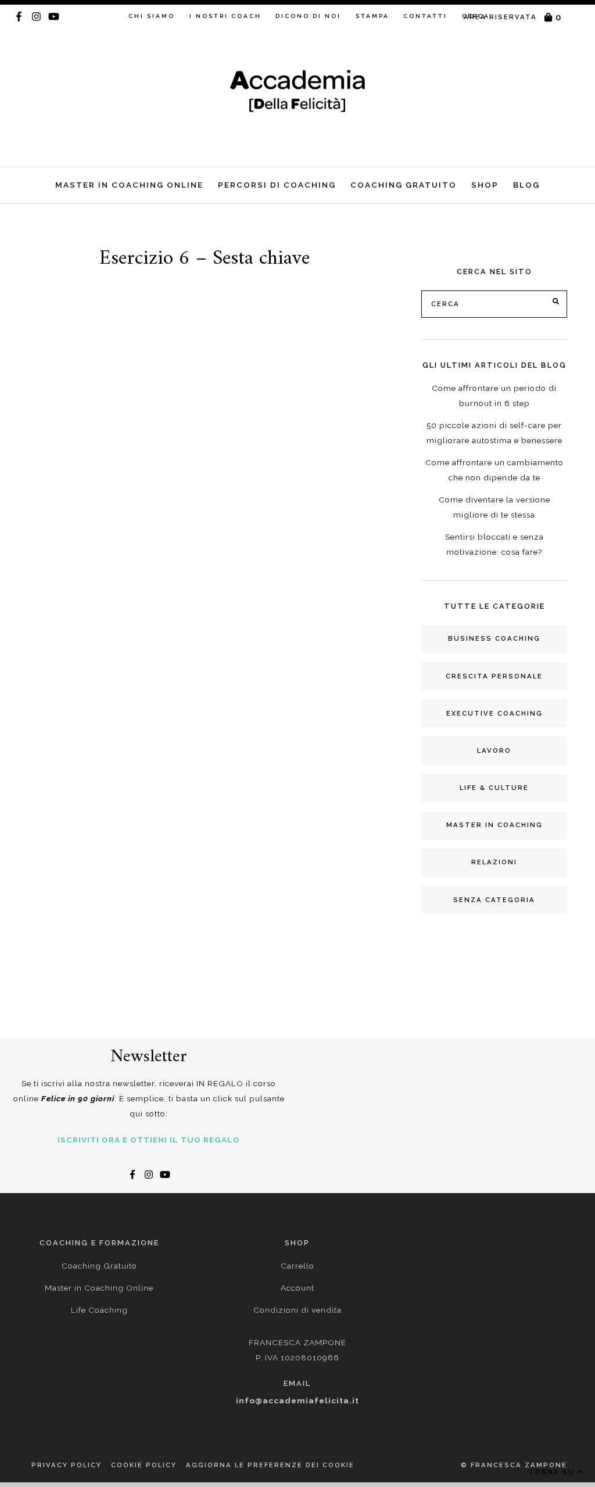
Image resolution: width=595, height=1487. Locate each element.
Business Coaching (494, 638)
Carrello (297, 1265)
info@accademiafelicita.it (297, 1400)
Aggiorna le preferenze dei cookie (270, 1465)
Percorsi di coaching (277, 184)
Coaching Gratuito (403, 184)
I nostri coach (225, 16)
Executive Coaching (494, 713)
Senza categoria (494, 900)
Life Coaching (99, 1309)
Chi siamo (151, 16)
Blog (526, 184)
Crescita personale (494, 676)
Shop (485, 184)
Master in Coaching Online (129, 184)
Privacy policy (66, 1465)
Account (297, 1287)
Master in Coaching (494, 825)
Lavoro (494, 750)
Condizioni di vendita (297, 1309)
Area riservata (500, 17)
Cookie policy (144, 1465)
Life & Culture (494, 788)
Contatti (425, 16)
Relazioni (494, 862)
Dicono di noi (308, 16)
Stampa (372, 16)
